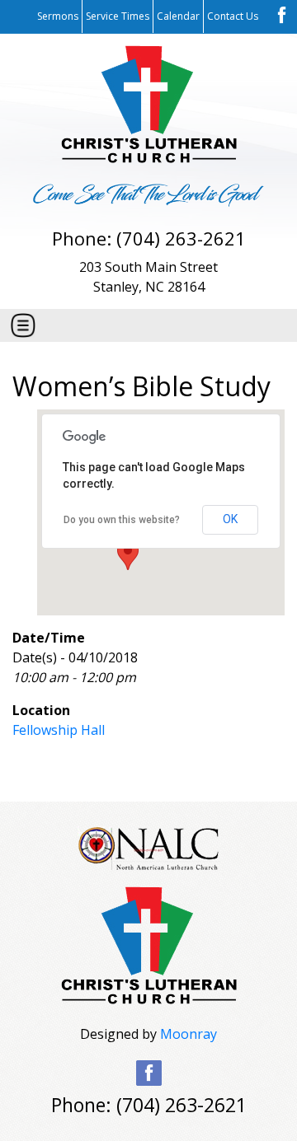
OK (230, 519)
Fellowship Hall (58, 730)
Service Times (117, 16)
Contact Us (232, 16)
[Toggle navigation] (23, 325)
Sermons (57, 16)
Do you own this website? (122, 520)
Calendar (178, 16)
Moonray (188, 1034)
